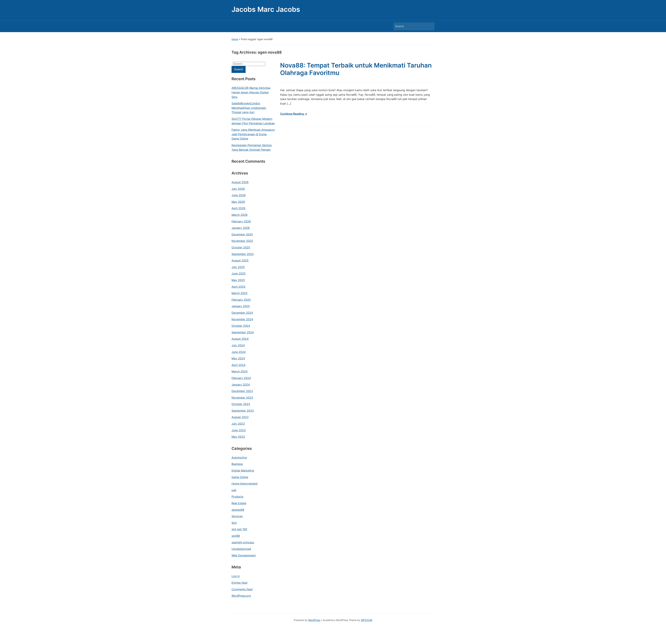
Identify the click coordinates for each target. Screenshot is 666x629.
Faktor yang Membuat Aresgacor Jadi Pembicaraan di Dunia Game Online (253, 134)
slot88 (236, 536)
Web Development (244, 555)
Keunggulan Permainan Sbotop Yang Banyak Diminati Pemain (252, 147)
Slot (234, 522)
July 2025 (238, 267)
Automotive (239, 457)
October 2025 (241, 247)
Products (237, 496)
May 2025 (238, 280)
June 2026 (239, 195)
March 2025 (239, 293)
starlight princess (243, 542)
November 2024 (242, 319)
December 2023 (242, 391)
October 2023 (241, 404)
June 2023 (239, 430)
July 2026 (238, 188)
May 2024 (238, 358)
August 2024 (240, 338)
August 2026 (240, 182)
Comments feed (242, 589)
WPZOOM (366, 620)
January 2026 (241, 228)
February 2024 (241, 378)
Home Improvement (245, 483)
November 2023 (242, 397)
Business (237, 464)
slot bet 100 (239, 529)
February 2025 (241, 299)
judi (234, 490)
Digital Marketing (243, 470)
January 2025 (241, 306)
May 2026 (238, 201)
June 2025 (239, 273)
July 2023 (238, 423)
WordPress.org (241, 595)
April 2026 (238, 208)
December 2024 (242, 312)
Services (237, 516)
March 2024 (239, 371)
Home (235, 39)
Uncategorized (241, 549)
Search (430, 26)
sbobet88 (238, 509)
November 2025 (242, 241)
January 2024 (241, 384)
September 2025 (243, 254)
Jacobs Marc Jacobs (266, 9)
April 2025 (238, 286)
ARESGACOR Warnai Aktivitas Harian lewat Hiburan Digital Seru (251, 92)
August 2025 (240, 260)
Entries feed (239, 582)
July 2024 (238, 345)
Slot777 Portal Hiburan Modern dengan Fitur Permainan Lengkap (253, 121)
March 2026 (239, 214)
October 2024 (241, 325)
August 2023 (240, 417)
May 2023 (238, 436)
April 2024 (238, 365)
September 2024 (243, 332)
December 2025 (242, 234)
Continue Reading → (293, 113)
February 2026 (241, 221)
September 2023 (243, 410)
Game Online (240, 477)
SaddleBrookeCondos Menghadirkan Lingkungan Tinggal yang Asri (249, 108)
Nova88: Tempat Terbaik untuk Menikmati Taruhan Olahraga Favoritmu (356, 69)
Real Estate (239, 503)
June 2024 (239, 352)
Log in (236, 576)
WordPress (314, 620)
